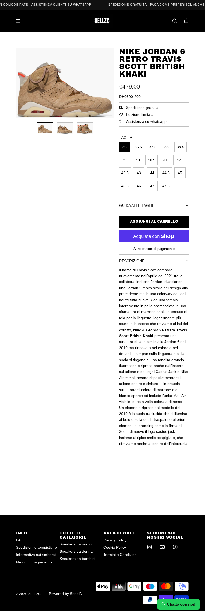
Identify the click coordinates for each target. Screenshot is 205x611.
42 (179, 160)
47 (152, 186)
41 (165, 160)
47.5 (166, 186)
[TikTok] (175, 547)
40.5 (151, 160)
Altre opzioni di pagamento (154, 249)
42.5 (125, 173)
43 (139, 173)
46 (139, 186)
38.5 (180, 147)
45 (180, 173)
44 (152, 173)
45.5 (125, 186)
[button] (20, 83)
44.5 (166, 173)
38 (166, 147)
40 (138, 160)
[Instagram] (149, 547)
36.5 (138, 147)
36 (124, 147)
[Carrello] (186, 21)
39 (124, 160)
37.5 (152, 147)
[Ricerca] (174, 21)
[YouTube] (162, 547)
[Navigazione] (18, 21)
